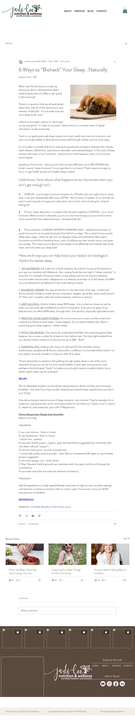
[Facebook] (115, 683)
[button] (79, 11)
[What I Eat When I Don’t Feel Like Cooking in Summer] (25, 554)
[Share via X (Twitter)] (26, 515)
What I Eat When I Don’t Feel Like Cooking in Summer (23, 571)
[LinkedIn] (122, 683)
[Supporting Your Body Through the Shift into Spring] (68, 554)
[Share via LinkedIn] (33, 515)
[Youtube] (102, 683)
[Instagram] (109, 683)
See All (126, 538)
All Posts (9, 43)
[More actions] (114, 61)
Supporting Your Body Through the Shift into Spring (66, 571)
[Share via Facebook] (20, 515)
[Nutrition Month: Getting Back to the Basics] (110, 554)
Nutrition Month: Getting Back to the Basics (110, 571)
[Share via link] (39, 515)
